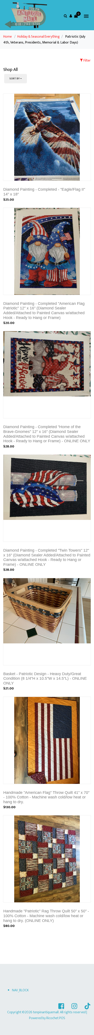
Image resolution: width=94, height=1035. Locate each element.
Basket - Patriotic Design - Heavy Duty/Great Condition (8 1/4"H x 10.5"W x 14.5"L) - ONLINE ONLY (45, 678)
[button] (70, 16)
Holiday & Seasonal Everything (38, 37)
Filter (87, 60)
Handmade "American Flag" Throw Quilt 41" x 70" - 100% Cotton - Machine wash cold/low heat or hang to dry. (46, 797)
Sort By (14, 78)
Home (7, 37)
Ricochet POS (55, 1018)
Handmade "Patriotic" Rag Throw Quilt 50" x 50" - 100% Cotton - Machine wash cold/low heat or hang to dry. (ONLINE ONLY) (46, 916)
